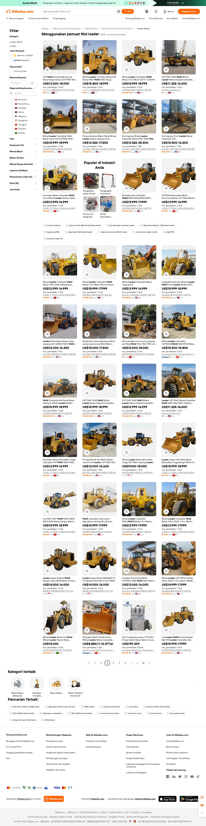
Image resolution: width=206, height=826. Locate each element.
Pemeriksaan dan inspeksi (58, 764)
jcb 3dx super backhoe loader (122, 225)
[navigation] (23, 346)
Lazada (103, 812)
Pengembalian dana (135, 758)
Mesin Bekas (91, 28)
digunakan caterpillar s (52, 713)
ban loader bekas (177, 713)
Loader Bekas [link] (143, 28)
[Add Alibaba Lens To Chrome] (54, 799)
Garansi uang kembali (56, 747)
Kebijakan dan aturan (55, 770)
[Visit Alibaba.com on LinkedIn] (174, 776)
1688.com (72, 812)
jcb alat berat (156, 713)
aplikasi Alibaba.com (145, 799)
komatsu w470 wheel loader (158, 707)
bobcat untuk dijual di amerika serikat (85, 225)
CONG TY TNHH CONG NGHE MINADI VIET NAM (60, 208)
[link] (202, 797)
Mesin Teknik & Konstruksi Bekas (117, 28)
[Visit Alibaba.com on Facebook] (168, 776)
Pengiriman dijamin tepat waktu (60, 752)
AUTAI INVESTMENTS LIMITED (57, 650)
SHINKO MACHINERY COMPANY (137, 472)
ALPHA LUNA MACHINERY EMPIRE (99, 149)
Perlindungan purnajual (56, 758)
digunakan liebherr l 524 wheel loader (159, 225)
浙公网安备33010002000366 (152, 821)
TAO (126, 812)
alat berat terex (134, 713)
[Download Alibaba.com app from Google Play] (190, 799)
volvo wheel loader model (146, 232)
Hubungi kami (132, 747)
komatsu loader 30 (55, 239)
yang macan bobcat (111, 707)
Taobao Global (115, 812)
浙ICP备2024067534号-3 (180, 821)
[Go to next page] (149, 663)
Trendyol (135, 812)
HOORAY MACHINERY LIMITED (136, 90)
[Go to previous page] (89, 663)
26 (143, 663)
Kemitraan (171, 764)
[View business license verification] (130, 821)
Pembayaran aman (54, 741)
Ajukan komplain (133, 752)
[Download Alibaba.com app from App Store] (167, 799)
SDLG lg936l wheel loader (23, 713)
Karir (8, 758)
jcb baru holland (53, 225)
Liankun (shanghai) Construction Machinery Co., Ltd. (99, 650)
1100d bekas (49, 720)
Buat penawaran (93, 747)
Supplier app (97, 799)
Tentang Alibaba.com (16, 735)
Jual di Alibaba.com (175, 741)
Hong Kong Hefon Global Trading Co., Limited (179, 354)
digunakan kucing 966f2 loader (114, 232)
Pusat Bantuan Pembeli (137, 741)
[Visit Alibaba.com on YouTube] (192, 776)
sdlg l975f (170, 232)
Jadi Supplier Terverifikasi (178, 758)
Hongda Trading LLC (171, 90)
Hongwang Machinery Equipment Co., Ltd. (139, 650)
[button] (118, 11)
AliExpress (60, 812)
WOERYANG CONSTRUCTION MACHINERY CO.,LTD (139, 354)
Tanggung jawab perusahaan (19, 752)
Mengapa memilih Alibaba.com (20, 741)
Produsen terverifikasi (96, 741)
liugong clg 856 (53, 232)
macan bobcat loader (110, 713)
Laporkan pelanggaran (136, 772)
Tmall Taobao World (88, 812)
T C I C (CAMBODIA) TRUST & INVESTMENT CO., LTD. (60, 90)
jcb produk (133, 707)
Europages (147, 812)
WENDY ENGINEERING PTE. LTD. (58, 591)
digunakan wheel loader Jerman (61, 707)
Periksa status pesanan (177, 752)
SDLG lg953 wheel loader (81, 713)
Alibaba (45, 28)
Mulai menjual (172, 747)
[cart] (156, 12)
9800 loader (89, 707)
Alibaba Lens (23, 799)
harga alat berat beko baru (24, 720)
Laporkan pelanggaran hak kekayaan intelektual (143, 765)
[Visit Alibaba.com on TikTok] (198, 776)
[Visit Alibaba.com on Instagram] (186, 776)
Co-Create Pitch (13, 747)
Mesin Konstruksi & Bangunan (67, 28)
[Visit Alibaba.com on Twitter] (180, 776)
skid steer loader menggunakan (26, 707)
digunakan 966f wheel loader (80, 232)
